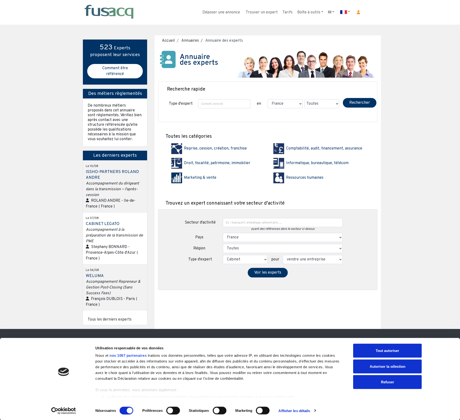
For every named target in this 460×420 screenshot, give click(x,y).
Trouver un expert (262, 12)
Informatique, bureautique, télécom (317, 163)
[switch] (173, 410)
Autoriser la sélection (387, 366)
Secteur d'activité (200, 222)
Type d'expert (181, 103)
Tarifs (287, 12)
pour (275, 259)
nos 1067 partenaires (128, 355)
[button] (358, 12)
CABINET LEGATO (103, 224)
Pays (200, 237)
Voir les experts (267, 272)
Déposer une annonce (221, 12)
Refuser (387, 382)
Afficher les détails (294, 410)
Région (200, 248)
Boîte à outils (308, 12)
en (259, 103)
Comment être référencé (115, 71)
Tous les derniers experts (110, 319)
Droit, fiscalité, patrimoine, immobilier (217, 163)
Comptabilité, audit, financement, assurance (324, 148)
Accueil (168, 40)
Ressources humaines (304, 177)
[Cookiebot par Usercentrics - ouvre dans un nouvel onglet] (64, 410)
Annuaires (190, 40)
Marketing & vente (200, 177)
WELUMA (95, 276)
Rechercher (359, 102)
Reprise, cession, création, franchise (215, 148)
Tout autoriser (387, 351)
